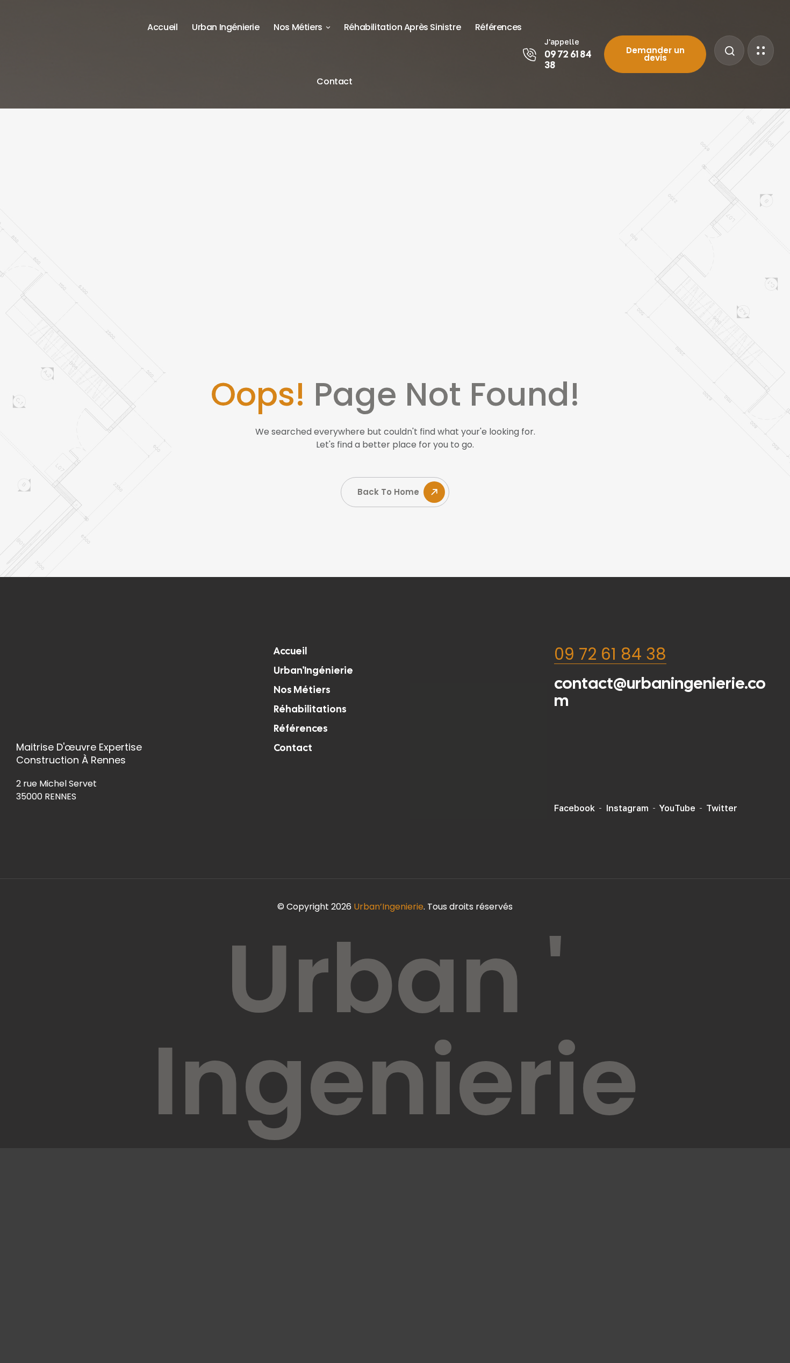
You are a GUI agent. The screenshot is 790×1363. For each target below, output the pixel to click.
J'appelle (561, 41)
